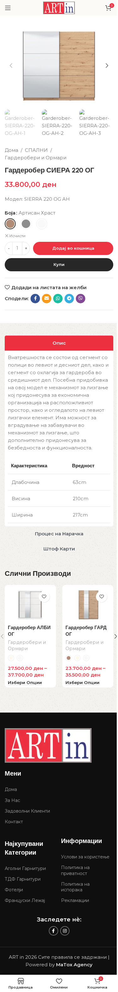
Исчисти (17, 235)
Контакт (14, 822)
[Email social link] (46, 298)
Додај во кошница (73, 248)
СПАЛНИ (36, 150)
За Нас (12, 800)
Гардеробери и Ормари (35, 158)
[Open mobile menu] (8, 8)
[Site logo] (59, 7)
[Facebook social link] (35, 298)
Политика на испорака (75, 887)
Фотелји (14, 890)
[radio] (10, 223)
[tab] (59, 343)
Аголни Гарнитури (25, 868)
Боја (10, 213)
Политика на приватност (75, 870)
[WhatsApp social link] (58, 298)
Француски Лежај (25, 900)
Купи (59, 264)
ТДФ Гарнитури (23, 879)
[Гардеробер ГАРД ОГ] (87, 605)
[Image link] (48, 745)
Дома (11, 150)
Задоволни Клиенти (27, 811)
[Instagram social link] (65, 931)
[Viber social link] (80, 298)
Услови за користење (85, 857)
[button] (11, 65)
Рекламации (75, 900)
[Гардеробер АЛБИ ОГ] (30, 605)
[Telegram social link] (69, 298)
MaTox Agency (74, 965)
